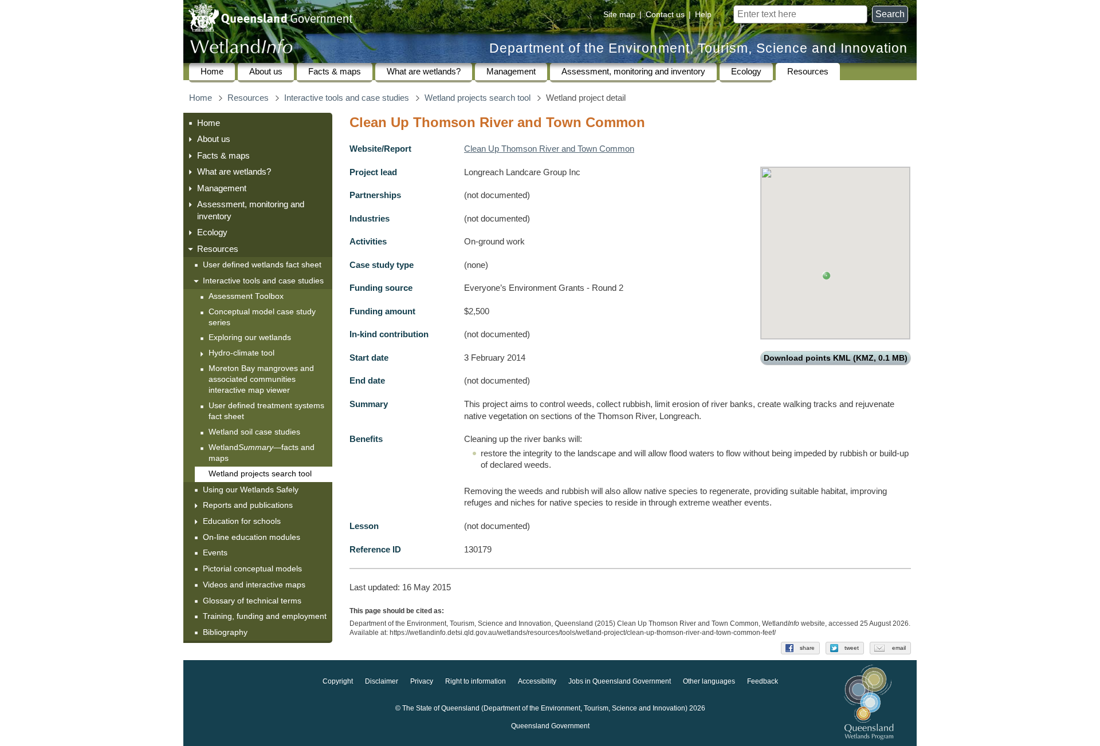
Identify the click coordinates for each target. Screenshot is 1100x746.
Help (703, 14)
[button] (826, 275)
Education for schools (242, 521)
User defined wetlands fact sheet (262, 264)
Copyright (338, 682)
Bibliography (225, 632)
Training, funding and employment (265, 616)
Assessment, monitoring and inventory (633, 71)
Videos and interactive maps (254, 584)
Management (511, 71)
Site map (619, 14)
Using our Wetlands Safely (250, 489)
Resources (807, 71)
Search (890, 14)
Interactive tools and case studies (346, 97)
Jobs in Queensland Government (619, 682)
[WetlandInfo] (241, 49)
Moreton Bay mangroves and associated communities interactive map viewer (261, 379)
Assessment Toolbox (246, 296)
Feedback (762, 682)
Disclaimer (381, 682)
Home (212, 71)
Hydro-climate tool (241, 353)
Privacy (421, 682)
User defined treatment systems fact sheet (266, 411)
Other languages (709, 682)
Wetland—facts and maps (262, 453)
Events (215, 552)
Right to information (475, 682)
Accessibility (537, 682)
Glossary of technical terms (252, 600)
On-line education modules (251, 537)
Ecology (746, 71)
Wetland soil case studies (254, 432)
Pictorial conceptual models (253, 568)
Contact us (665, 14)
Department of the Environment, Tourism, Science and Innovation (698, 48)
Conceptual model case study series (262, 317)
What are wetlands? (424, 71)
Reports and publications (248, 505)
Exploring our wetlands (250, 337)
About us (265, 71)
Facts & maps (334, 71)
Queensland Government (550, 727)
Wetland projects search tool (478, 97)
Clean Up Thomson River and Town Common (549, 148)
